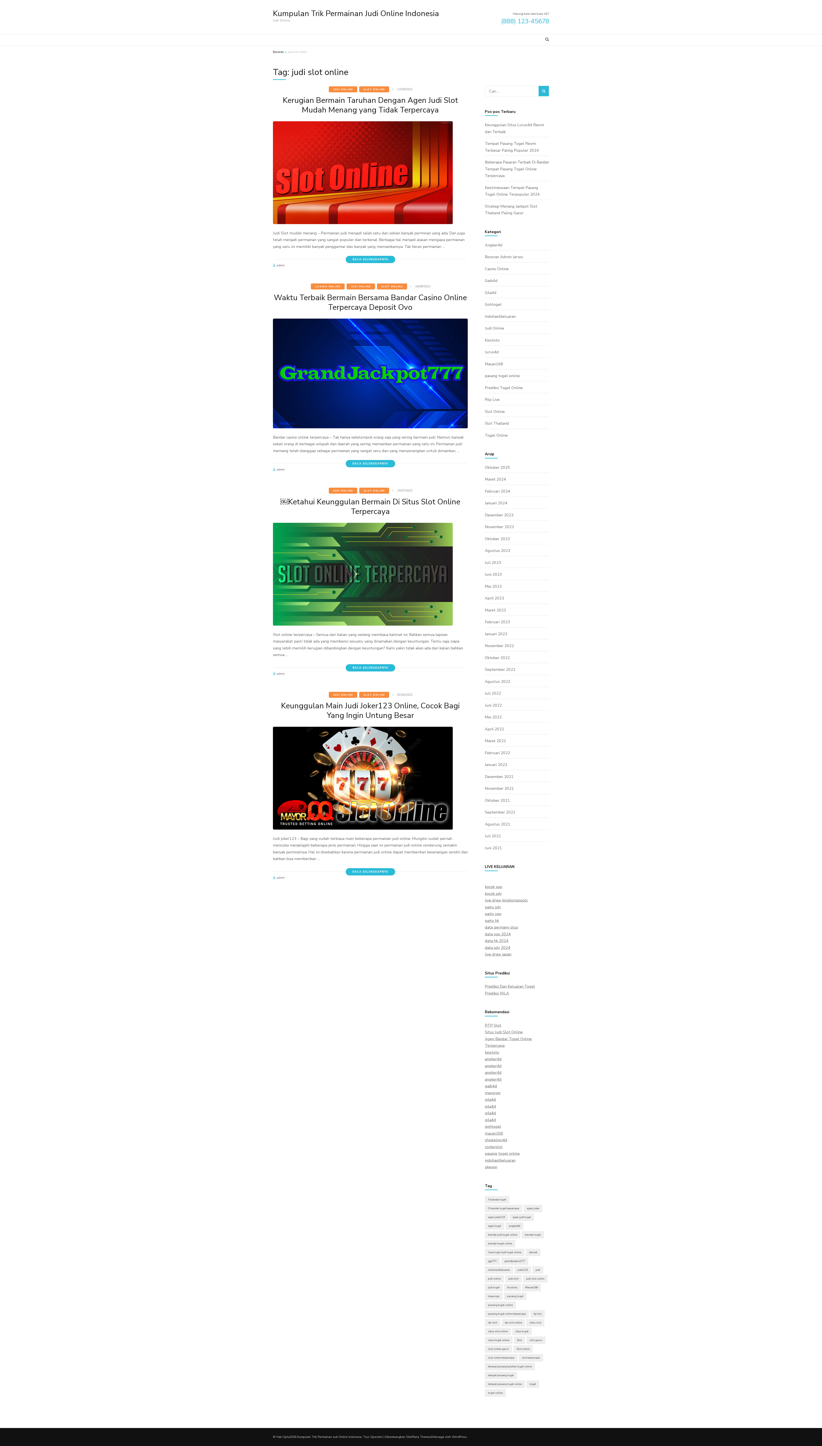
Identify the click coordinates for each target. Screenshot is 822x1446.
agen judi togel (522, 1217)
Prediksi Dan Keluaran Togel (510, 986)
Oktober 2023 (497, 538)
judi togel (494, 1287)
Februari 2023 (497, 622)
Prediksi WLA (497, 993)
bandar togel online (500, 1243)
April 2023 (494, 598)
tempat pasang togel (501, 1375)
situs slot (535, 1322)
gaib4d (491, 1086)
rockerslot (494, 1146)
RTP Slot (493, 1025)
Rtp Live (492, 399)
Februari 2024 (497, 491)
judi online (494, 1278)
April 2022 (494, 729)
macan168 (494, 1133)
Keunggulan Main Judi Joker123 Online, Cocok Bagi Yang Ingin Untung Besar (370, 711)
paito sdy (493, 907)
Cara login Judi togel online (504, 1252)
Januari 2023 (496, 634)
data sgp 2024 (498, 934)
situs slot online (498, 1331)
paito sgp (493, 913)
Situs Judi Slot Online (504, 1032)
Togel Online (496, 435)
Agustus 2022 (497, 681)
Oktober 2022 (497, 657)
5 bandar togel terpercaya (503, 1208)
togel (533, 1384)
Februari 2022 (497, 752)
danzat (533, 1252)
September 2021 (500, 812)
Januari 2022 (496, 764)
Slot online (523, 1349)
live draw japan (498, 954)
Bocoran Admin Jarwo (504, 256)
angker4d (493, 1059)
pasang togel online (502, 375)
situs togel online (498, 1340)
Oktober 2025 (497, 467)
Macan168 (494, 364)
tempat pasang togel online (505, 1384)
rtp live (537, 1314)
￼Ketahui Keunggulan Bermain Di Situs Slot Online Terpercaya (370, 507)
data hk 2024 (496, 940)
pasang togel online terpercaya (507, 1314)
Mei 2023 (493, 586)
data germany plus (501, 927)
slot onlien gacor (498, 1349)
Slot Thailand (497, 423)
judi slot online (535, 1278)
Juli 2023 (493, 562)
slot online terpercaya (501, 1357)
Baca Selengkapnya (370, 259)
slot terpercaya (531, 1357)
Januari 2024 (496, 503)
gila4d (490, 1099)
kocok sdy (493, 893)
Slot (519, 1340)
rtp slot (492, 1322)
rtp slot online (513, 1322)
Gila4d (490, 292)
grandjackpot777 (514, 1261)
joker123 (523, 1270)
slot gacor (536, 1340)
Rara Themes (422, 1437)
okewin (491, 1167)
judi (538, 1270)
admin (281, 265)
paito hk (492, 920)
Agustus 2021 (497, 824)
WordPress (459, 1437)
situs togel (522, 1331)
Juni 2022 (493, 705)
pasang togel (515, 1296)
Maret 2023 (495, 610)
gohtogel (493, 1126)
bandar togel (533, 1234)
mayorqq (492, 1092)
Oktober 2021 (497, 800)
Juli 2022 (493, 693)
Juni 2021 (493, 848)
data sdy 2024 (497, 947)
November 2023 (499, 526)
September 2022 (500, 669)
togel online (495, 1393)
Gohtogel (493, 304)
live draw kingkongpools (506, 900)
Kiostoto (492, 340)
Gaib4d (491, 280)
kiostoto (492, 1052)
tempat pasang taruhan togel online (510, 1366)
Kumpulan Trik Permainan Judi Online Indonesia (356, 13)
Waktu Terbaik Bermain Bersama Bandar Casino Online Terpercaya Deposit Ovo (370, 302)
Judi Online (343, 89)
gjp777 (492, 1261)
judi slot (513, 1278)
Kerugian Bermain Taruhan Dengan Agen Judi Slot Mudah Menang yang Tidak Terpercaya (370, 105)
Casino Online (327, 286)
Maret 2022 (495, 740)
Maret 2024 (495, 479)
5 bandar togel (497, 1199)
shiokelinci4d (496, 1140)
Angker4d (493, 245)
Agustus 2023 (497, 550)
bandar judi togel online (502, 1234)
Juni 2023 (493, 574)
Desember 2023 (499, 515)
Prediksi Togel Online (504, 387)
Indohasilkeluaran (500, 316)
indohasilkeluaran (500, 1160)
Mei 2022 (493, 717)
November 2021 (499, 788)
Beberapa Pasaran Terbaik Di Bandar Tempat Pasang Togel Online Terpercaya (517, 169)
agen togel (494, 1226)
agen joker (533, 1208)
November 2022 (499, 645)
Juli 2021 (493, 836)
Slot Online (374, 89)
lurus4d (492, 352)
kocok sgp (493, 886)
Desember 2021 (499, 776)
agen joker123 (496, 1217)
